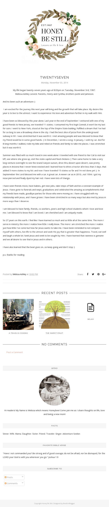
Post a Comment (14, 352)
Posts (9, 477)
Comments (12, 483)
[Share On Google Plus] (103, 274)
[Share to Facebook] (87, 274)
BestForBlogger (69, 503)
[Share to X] (93, 274)
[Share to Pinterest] (98, 274)
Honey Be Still (47, 503)
